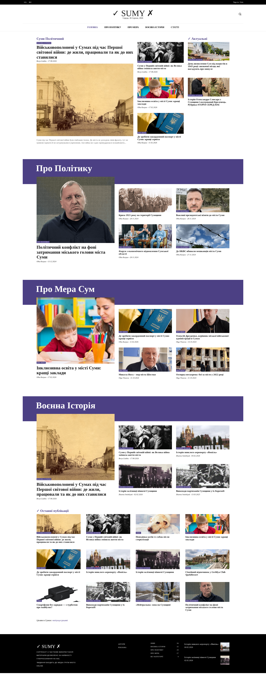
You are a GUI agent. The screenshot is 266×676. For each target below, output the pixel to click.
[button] (240, 14)
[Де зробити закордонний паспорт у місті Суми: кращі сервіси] (160, 123)
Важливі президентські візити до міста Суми (200, 215)
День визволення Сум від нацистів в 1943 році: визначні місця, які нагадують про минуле (207, 66)
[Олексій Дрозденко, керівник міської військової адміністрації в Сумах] (202, 321)
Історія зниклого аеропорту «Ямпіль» (196, 452)
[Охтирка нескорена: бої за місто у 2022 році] (202, 359)
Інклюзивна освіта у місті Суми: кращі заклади (69, 370)
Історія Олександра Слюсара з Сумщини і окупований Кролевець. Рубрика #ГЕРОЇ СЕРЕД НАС (207, 102)
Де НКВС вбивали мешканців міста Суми (198, 251)
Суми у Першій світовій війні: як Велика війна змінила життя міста (159, 67)
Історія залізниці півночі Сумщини (138, 491)
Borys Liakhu (42, 61)
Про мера (142, 97)
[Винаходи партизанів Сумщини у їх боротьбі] (202, 476)
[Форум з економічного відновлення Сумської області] (145, 236)
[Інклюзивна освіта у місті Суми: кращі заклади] (160, 87)
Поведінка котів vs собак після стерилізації (152, 538)
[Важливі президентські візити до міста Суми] (202, 200)
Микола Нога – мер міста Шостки (137, 374)
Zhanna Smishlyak (183, 456)
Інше (138, 533)
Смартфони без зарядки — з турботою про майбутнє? (57, 606)
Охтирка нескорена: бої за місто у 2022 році (199, 374)
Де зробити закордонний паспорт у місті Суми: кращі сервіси (159, 138)
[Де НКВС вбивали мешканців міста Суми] (202, 236)
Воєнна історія (44, 43)
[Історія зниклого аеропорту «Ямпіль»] (202, 437)
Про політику (43, 242)
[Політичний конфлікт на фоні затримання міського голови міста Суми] (76, 210)
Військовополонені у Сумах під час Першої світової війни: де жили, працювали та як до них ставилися (85, 52)
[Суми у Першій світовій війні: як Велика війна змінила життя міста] (160, 52)
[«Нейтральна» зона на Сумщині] (158, 592)
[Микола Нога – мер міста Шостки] (145, 359)
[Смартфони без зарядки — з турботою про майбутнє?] (59, 592)
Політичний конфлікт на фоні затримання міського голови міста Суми (71, 252)
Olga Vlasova (181, 342)
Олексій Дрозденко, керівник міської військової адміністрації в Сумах (202, 337)
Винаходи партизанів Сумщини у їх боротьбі (200, 491)
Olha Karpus (142, 107)
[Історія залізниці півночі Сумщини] (145, 476)
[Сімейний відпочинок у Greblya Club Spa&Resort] (207, 559)
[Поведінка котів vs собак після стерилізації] (158, 524)
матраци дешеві (60, 620)
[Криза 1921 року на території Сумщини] (145, 200)
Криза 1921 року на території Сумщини (140, 215)
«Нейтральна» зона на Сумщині (153, 605)
